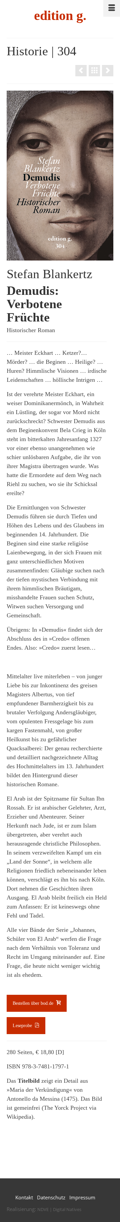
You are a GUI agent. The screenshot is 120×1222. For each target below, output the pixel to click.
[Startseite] (94, 70)
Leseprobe (23, 1025)
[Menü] (111, 8)
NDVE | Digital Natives (59, 1209)
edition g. (60, 15)
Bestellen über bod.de (34, 1003)
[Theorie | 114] (107, 70)
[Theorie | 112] (81, 70)
